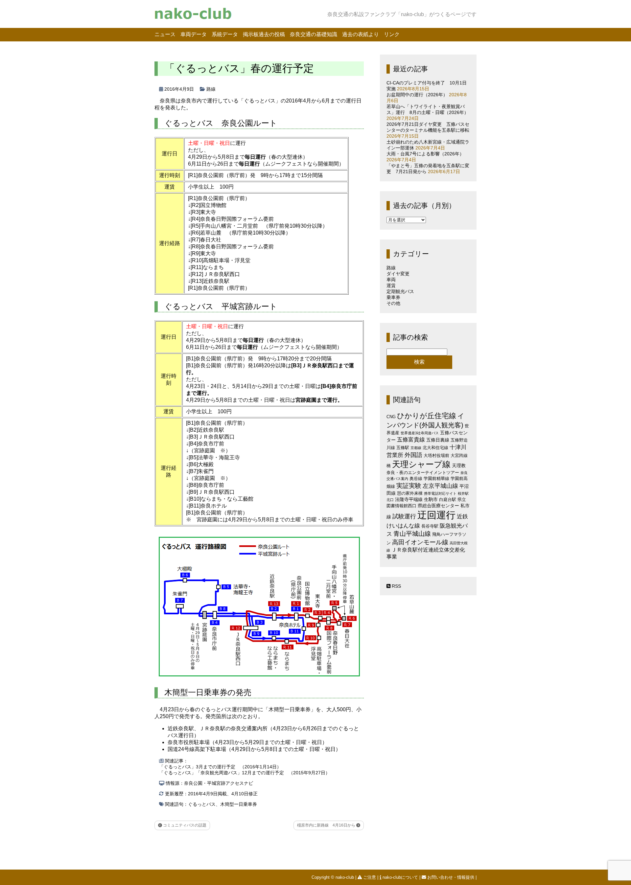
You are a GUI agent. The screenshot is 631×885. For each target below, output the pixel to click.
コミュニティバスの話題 (184, 825)
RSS (395, 586)
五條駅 (402, 447)
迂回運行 (436, 515)
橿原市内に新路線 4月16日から (326, 825)
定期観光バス (400, 291)
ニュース (164, 34)
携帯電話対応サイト (440, 493)
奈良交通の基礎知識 (313, 34)
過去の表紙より (360, 34)
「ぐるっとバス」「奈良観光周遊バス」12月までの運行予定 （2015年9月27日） (244, 772)
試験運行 (404, 516)
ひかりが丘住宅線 (426, 416)
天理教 (459, 465)
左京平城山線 (440, 485)
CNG (391, 416)
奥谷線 (415, 478)
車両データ (193, 34)
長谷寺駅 (429, 526)
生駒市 (431, 499)
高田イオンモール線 (420, 542)
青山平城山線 (412, 533)
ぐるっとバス (202, 804)
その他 (393, 303)
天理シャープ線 (421, 464)
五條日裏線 (437, 439)
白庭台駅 (447, 499)
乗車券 (393, 297)
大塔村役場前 (436, 455)
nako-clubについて (400, 877)
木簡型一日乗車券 (238, 804)
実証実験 (408, 485)
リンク (392, 34)
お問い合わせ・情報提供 (451, 877)
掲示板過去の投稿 (264, 34)
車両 (391, 279)
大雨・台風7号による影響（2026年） (425, 153)
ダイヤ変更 (397, 273)
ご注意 (369, 877)
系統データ (225, 34)
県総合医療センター (438, 505)
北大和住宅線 (435, 447)
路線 (211, 89)
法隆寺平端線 (409, 499)
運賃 (391, 285)
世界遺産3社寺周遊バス (420, 433)
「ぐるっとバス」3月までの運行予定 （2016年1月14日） (220, 766)
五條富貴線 (411, 440)
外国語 (413, 455)
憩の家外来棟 (410, 493)
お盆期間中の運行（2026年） (417, 94)
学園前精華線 (436, 478)
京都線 (415, 448)
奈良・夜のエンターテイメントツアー (422, 472)
